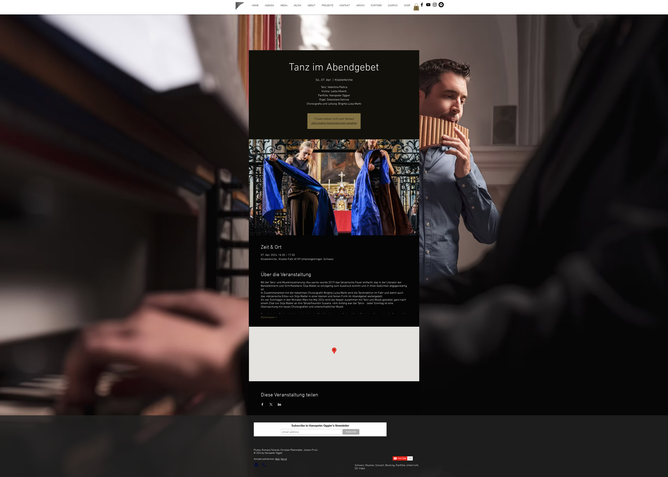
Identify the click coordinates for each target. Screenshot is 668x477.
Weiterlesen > (269, 317)
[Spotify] (441, 4)
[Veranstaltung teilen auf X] (271, 404)
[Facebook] (421, 4)
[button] (416, 7)
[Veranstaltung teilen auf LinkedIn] (279, 404)
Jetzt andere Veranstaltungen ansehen (334, 123)
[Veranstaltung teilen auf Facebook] (262, 404)
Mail (277, 459)
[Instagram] (434, 4)
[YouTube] (428, 4)
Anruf (284, 459)
